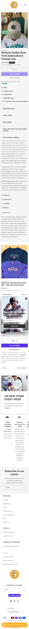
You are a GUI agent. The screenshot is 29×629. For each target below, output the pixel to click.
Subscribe (14, 326)
